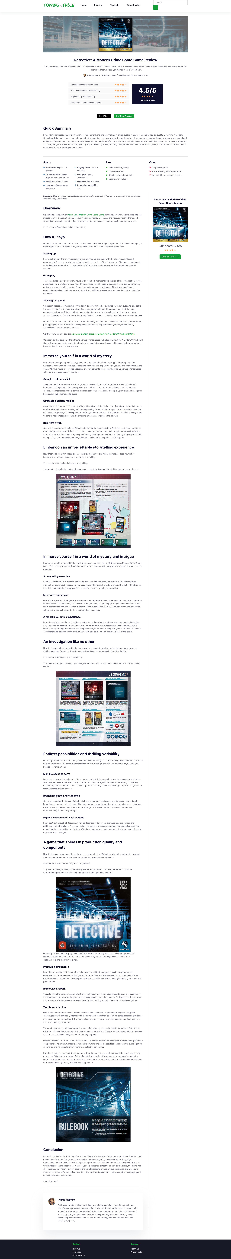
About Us (135, 1249)
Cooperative (143, 75)
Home (83, 5)
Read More (104, 116)
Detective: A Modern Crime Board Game (85, 215)
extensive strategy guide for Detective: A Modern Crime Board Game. (103, 334)
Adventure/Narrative (128, 75)
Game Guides (133, 5)
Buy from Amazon (124, 116)
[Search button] (155, 7)
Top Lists (114, 5)
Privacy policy (137, 1252)
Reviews (98, 5)
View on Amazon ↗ (170, 257)
